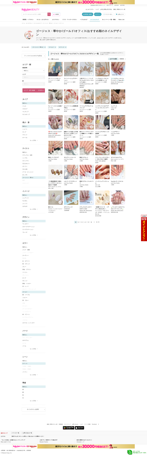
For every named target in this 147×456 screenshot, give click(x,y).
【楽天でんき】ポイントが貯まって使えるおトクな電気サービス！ (27, 436)
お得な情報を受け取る (106, 9)
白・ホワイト (26, 261)
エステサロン (55, 19)
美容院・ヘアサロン (28, 19)
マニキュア (25, 111)
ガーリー (24, 166)
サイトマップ (67, 424)
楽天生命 (117, 5)
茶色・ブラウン (26, 269)
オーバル (24, 137)
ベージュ (24, 272)
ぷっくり (24, 203)
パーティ (24, 372)
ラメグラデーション (28, 229)
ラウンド (24, 134)
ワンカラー (25, 224)
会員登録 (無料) (87, 14)
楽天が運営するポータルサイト (84, 440)
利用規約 (61, 424)
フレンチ (24, 232)
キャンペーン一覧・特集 (109, 19)
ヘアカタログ (83, 19)
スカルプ (24, 108)
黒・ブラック (26, 264)
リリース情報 (87, 424)
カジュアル (25, 160)
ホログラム (25, 340)
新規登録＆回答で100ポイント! (98, 5)
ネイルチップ (26, 114)
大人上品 (24, 169)
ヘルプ (97, 9)
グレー (24, 266)
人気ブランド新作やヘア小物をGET (48, 440)
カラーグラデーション (28, 226)
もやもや (24, 206)
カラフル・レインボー (28, 322)
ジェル (24, 106)
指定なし (24, 152)
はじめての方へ (90, 9)
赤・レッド (25, 286)
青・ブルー (25, 300)
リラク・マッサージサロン (69, 19)
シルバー (24, 297)
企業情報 (3, 450)
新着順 (122, 59)
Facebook (94, 424)
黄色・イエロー (26, 283)
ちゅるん (24, 200)
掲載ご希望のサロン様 (119, 9)
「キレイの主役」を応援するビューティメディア (13, 440)
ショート (24, 129)
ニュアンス (25, 198)
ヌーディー (25, 255)
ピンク (24, 278)
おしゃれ (24, 174)
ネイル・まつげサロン (43, 19)
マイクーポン (108, 14)
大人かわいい (26, 163)
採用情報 (28, 450)
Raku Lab (121, 19)
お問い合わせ (75, 424)
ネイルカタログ (94, 19)
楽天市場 (122, 5)
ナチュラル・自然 (27, 155)
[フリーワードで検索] (49, 14)
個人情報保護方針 (11, 450)
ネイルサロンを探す (33, 409)
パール (24, 346)
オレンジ (24, 280)
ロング (24, 132)
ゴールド (56, 23)
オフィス (61, 47)
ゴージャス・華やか (47, 23)
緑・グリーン (26, 314)
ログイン (97, 14)
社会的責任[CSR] (21, 450)
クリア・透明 (26, 249)
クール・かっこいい (28, 172)
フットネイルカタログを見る (33, 55)
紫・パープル (26, 294)
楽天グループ (110, 5)
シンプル (24, 158)
